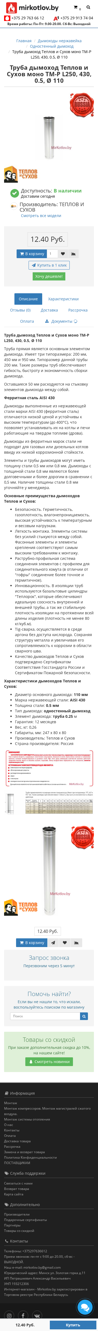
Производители (17, 1214)
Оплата (27, 321)
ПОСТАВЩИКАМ (17, 1163)
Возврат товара (16, 1188)
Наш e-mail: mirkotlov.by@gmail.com (32, 1267)
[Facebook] (24, 1314)
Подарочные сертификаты (25, 1219)
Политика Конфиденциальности (30, 1157)
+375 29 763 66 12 (27, 17)
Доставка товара (17, 1141)
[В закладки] (63, 253)
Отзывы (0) (20, 310)
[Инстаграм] (10, 1314)
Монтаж (10, 1103)
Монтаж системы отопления (27, 1119)
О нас (8, 1124)
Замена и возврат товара (24, 1152)
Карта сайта (13, 1194)
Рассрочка (78, 310)
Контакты (11, 1130)
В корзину (34, 253)
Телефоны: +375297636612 (25, 1251)
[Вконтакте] (38, 1314)
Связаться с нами (18, 1183)
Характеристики (63, 298)
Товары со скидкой (19, 1230)
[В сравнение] (73, 253)
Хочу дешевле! (49, 276)
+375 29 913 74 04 (76, 17)
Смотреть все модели (41, 215)
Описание (28, 298)
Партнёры (12, 1225)
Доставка (49, 310)
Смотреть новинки (51, 1061)
